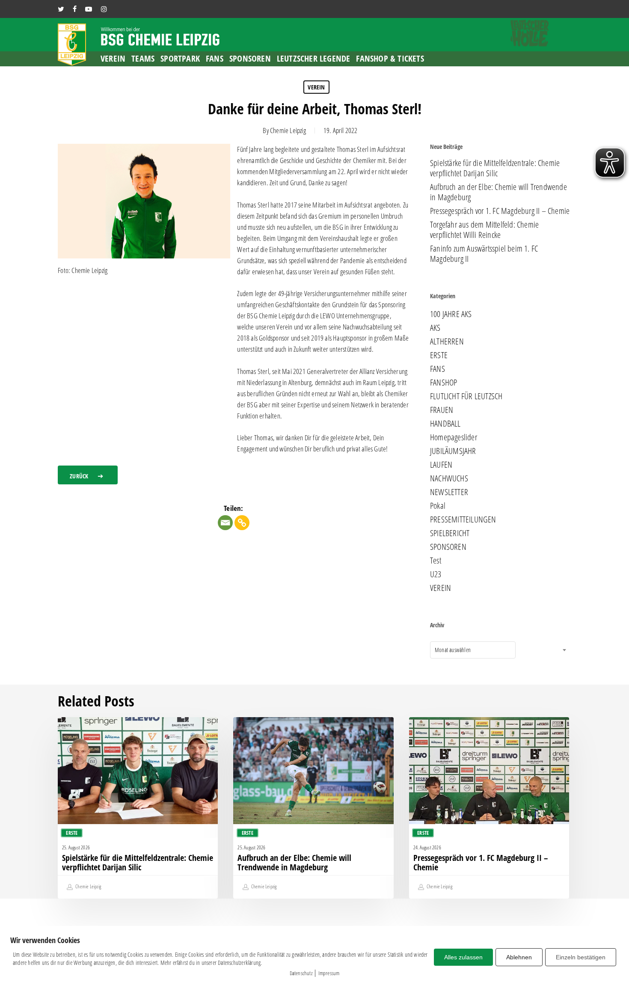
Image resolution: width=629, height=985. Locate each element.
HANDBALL (445, 423)
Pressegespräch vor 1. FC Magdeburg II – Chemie (500, 211)
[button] (88, 475)
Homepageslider (453, 437)
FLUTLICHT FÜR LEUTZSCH (466, 396)
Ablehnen (519, 957)
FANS (437, 369)
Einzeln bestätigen (580, 957)
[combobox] (473, 650)
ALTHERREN (447, 341)
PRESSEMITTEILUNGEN (463, 519)
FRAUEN (441, 410)
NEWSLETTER (449, 492)
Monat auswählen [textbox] (453, 650)
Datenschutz (301, 973)
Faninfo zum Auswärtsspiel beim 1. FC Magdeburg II (484, 253)
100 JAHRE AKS (451, 314)
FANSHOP (443, 382)
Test (435, 560)
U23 (436, 574)
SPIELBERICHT (449, 533)
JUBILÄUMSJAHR (453, 451)
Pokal (437, 506)
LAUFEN (441, 465)
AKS (435, 328)
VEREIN (316, 87)
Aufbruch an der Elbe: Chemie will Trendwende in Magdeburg (498, 192)
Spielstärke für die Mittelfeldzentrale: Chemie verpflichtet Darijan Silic (495, 168)
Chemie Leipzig (288, 130)
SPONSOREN (448, 547)
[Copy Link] (241, 522)
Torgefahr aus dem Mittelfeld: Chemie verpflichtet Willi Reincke (484, 230)
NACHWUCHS (449, 478)
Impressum (329, 973)
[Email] (225, 522)
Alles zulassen (463, 957)
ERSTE (439, 355)
